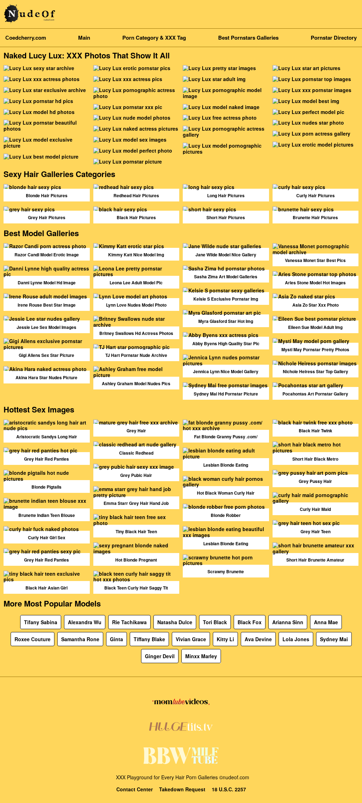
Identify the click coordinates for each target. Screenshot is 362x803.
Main (84, 37)
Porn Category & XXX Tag (154, 37)
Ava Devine (258, 639)
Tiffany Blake (149, 639)
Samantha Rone (80, 639)
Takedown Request (182, 789)
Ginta (116, 639)
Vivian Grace (191, 639)
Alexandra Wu (84, 622)
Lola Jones (295, 639)
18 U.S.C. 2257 (229, 789)
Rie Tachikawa (129, 622)
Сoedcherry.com (25, 37)
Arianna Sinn (287, 622)
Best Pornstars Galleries (248, 37)
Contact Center (134, 789)
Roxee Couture (32, 639)
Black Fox (250, 622)
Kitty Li (225, 639)
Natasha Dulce (174, 622)
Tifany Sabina (40, 622)
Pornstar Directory (334, 37)
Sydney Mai (334, 639)
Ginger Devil (160, 656)
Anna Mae (326, 622)
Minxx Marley (201, 656)
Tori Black (215, 622)
